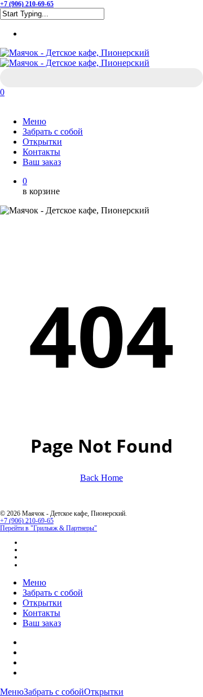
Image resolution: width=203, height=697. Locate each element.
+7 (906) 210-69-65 (27, 521)
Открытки (42, 602)
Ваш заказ (42, 623)
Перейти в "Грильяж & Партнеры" (48, 528)
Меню (34, 582)
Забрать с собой (53, 592)
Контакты (41, 613)
